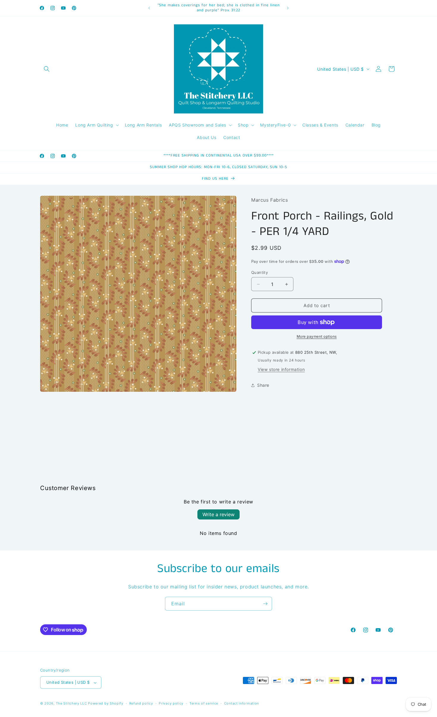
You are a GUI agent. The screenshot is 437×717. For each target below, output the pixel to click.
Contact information (241, 703)
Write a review (218, 514)
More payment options (317, 336)
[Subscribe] (265, 604)
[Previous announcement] (149, 8)
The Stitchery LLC (71, 703)
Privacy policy (171, 703)
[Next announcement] (287, 8)
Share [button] (263, 385)
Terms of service (203, 703)
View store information (281, 369)
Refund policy (141, 703)
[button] (46, 68)
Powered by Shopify (105, 703)
